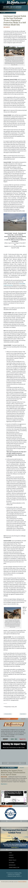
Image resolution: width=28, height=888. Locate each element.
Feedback (11, 857)
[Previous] (8, 763)
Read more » (4, 784)
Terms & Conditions (22, 881)
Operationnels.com (14, 867)
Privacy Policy (12, 860)
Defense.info (12, 865)
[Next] (20, 763)
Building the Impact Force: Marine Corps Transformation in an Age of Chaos (13, 772)
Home (10, 852)
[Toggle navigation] (3, 2)
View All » (23, 718)
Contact (11, 855)
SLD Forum (11, 862)
